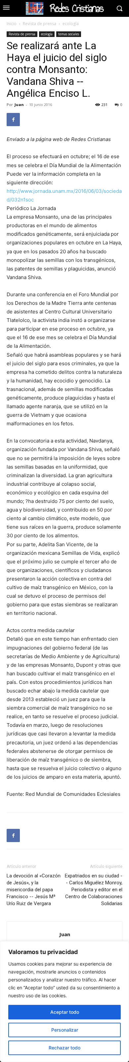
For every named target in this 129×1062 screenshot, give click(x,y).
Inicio (12, 23)
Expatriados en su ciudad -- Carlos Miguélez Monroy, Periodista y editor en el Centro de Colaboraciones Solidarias (93, 889)
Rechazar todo (64, 1047)
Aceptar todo (64, 1012)
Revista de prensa (39, 23)
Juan (19, 104)
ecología (71, 23)
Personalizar (64, 1030)
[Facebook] (13, 119)
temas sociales (68, 34)
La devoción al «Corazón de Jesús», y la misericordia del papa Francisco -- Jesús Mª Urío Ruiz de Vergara (34, 889)
